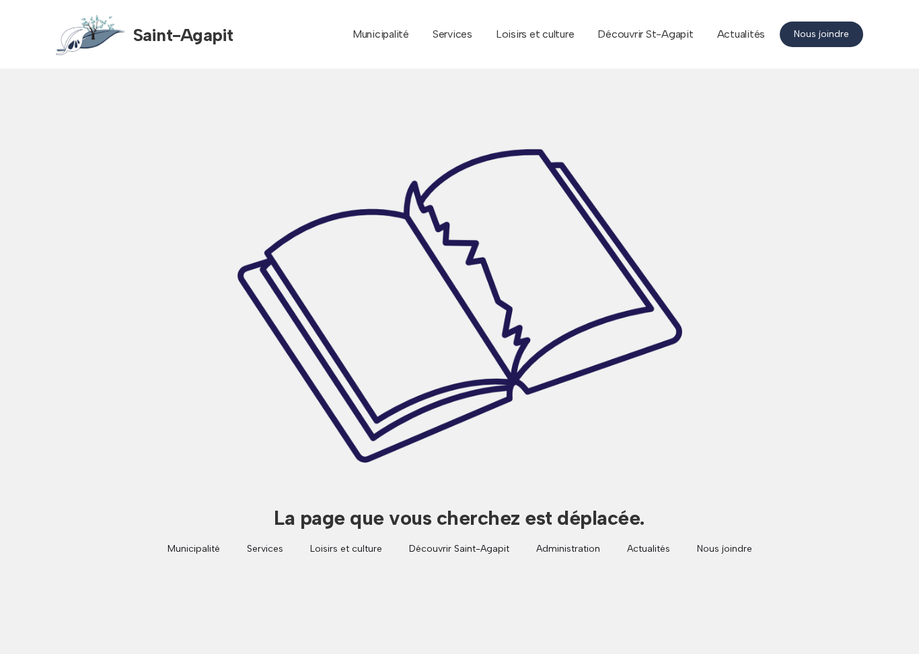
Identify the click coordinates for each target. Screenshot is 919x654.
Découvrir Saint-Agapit (459, 548)
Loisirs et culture (535, 34)
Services (452, 34)
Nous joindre (821, 34)
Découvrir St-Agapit (645, 34)
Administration (568, 548)
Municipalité (381, 34)
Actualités (741, 34)
